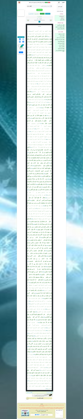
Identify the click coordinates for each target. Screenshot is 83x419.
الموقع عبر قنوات (21, 37)
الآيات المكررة (62, 19)
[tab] (40, 398)
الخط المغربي (31, 13)
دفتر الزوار (21, 52)
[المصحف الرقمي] (21, 6)
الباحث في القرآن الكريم (42, 410)
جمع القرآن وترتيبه (60, 41)
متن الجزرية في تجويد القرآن (59, 39)
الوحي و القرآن (61, 46)
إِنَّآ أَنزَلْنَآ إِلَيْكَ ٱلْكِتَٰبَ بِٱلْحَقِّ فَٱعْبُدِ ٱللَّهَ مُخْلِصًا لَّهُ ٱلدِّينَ (39, 34)
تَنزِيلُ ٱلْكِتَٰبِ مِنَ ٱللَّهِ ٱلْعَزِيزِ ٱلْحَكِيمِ (41, 31)
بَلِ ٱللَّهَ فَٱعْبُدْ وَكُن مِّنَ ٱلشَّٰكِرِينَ (43, 335)
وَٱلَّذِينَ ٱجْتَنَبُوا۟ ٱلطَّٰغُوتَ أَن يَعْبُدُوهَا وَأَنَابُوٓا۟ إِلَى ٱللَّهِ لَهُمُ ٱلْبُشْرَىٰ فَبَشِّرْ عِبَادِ (39, 121)
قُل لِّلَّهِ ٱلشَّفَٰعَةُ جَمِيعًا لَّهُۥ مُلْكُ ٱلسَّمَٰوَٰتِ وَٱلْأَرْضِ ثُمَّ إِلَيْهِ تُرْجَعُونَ (39, 243)
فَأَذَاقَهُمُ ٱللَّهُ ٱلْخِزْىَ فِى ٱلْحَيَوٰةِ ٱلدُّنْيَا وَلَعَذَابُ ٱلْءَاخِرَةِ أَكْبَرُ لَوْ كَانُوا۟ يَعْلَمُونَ (39, 171)
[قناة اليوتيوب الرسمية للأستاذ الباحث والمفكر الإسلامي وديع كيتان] (21, 21)
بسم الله (39, 9)
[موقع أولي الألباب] (21, 31)
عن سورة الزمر (61, 16)
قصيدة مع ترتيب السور (60, 37)
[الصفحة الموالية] (28, 20)
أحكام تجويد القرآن (60, 43)
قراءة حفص (42, 13)
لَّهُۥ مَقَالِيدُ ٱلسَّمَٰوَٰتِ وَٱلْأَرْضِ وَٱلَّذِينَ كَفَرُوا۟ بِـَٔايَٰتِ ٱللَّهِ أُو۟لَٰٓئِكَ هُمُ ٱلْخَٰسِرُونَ (39, 325)
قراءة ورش (36, 13)
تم (39, 21)
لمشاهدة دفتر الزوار (60, 28)
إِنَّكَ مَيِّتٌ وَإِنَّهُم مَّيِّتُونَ (42, 184)
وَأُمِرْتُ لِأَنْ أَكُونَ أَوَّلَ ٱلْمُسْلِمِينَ (39, 102)
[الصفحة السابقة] (51, 20)
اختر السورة (39, 16)
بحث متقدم (28, 6)
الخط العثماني (48, 13)
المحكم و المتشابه (60, 48)
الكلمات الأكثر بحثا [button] (40, 398)
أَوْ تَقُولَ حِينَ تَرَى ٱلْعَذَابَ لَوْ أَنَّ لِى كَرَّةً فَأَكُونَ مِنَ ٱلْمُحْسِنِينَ (39, 306)
